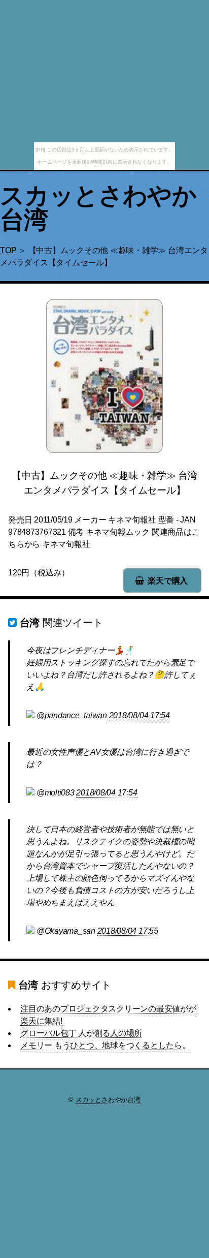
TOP (8, 250)
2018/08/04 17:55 (127, 931)
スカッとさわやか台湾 (98, 207)
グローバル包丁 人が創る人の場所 (81, 1033)
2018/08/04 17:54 (139, 715)
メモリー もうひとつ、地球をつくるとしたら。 (105, 1045)
